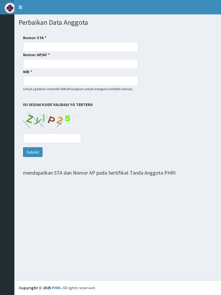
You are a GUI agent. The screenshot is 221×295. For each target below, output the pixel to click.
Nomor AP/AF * (36, 54)
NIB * (27, 71)
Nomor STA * (34, 37)
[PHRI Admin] (7, 7)
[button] (20, 7)
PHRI (56, 287)
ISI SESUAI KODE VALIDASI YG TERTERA (58, 104)
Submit (33, 152)
